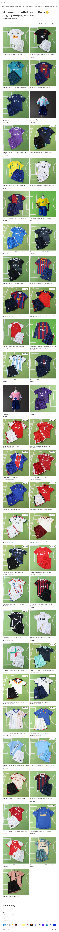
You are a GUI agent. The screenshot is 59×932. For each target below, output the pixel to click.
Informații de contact (8, 910)
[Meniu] (1, 2)
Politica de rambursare (8, 916)
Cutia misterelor (29, 6)
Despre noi (55, 6)
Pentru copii (22, 6)
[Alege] (26, 50)
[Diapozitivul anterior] (5, 39)
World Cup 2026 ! (14, 6)
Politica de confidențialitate (9, 914)
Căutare (5, 908)
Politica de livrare (7, 918)
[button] (48, 23)
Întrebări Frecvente (47, 6)
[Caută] (4, 2)
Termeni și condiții (7, 920)
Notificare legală (7, 912)
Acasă (2, 6)
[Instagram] (53, 930)
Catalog (7, 6)
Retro (35, 6)
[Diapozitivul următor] (27, 39)
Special (40, 6)
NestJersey (8, 929)
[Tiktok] (55, 930)
